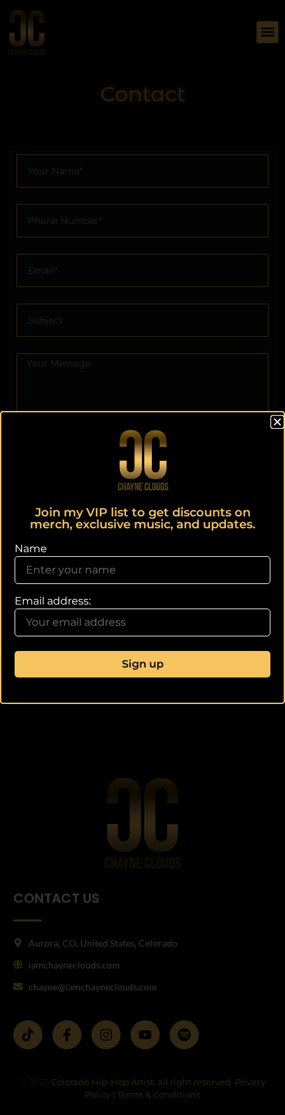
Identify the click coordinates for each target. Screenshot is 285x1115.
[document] (142, 557)
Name (31, 549)
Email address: (53, 601)
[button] (277, 422)
